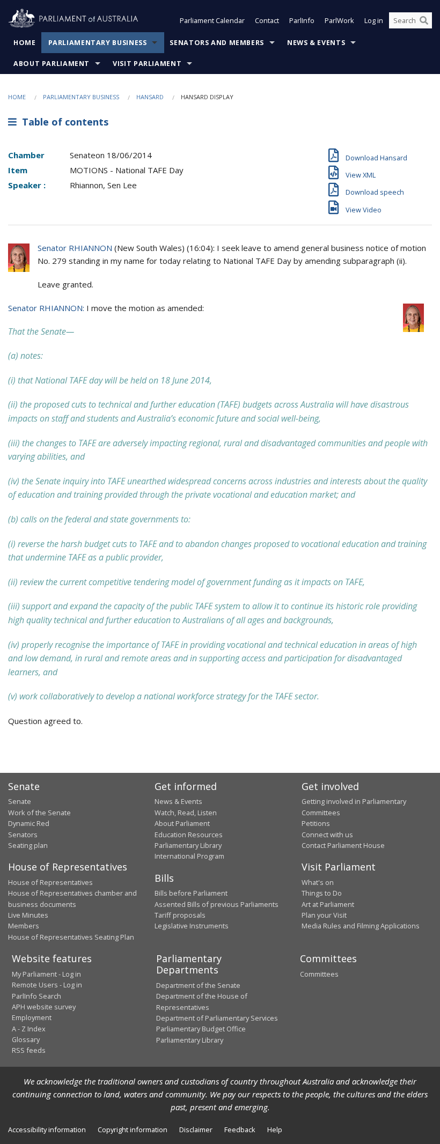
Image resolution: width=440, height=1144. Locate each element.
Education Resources (189, 834)
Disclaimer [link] (195, 1129)
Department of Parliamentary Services (217, 1018)
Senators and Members (217, 42)
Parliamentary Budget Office (201, 1029)
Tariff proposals (180, 915)
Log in (373, 20)
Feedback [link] (239, 1129)
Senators (23, 834)
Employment (32, 1017)
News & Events (316, 42)
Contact (267, 20)
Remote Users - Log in (47, 985)
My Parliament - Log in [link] (46, 974)
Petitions (316, 823)
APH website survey (44, 1007)
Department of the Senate (198, 985)
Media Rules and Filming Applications (361, 926)
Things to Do (322, 893)
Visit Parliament (147, 63)
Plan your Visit (324, 915)
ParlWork (339, 20)
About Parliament (51, 63)
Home (24, 42)
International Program (189, 856)
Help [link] (274, 1129)
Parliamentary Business (97, 42)
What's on (318, 882)
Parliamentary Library (188, 845)
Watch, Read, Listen (186, 812)
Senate (19, 801)
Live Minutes (28, 915)
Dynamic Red (28, 823)
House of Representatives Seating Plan (71, 937)
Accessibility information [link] (47, 1129)
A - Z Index (29, 1029)
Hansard (150, 97)
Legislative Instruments (192, 926)
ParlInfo (301, 20)
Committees (319, 974)
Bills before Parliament (191, 893)
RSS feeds (29, 1050)
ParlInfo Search (36, 996)
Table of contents (62, 121)
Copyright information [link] (132, 1129)
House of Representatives (50, 882)
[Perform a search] (424, 20)
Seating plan (28, 845)
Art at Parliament (328, 904)
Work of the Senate (39, 812)
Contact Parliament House (343, 845)
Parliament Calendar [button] (212, 20)
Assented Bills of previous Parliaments (216, 904)
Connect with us (327, 834)
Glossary (26, 1039)
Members (23, 926)
